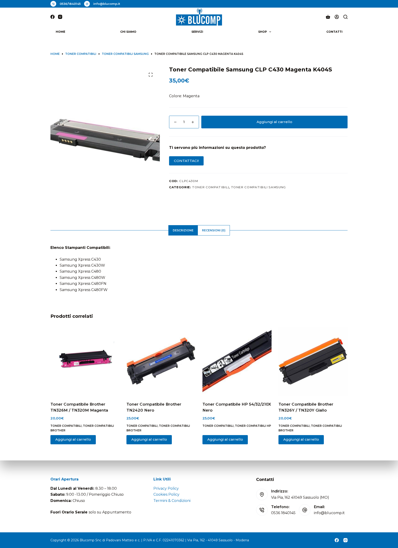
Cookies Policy (166, 494)
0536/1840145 (70, 4)
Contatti (334, 31)
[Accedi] (337, 17)
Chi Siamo (128, 31)
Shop (262, 31)
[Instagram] (60, 17)
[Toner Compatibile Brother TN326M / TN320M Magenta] (85, 361)
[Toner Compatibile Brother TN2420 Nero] (161, 361)
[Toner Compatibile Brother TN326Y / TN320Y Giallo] (313, 361)
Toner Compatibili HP (253, 425)
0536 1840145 (283, 513)
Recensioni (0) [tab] (213, 230)
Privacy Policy (166, 488)
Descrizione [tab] (183, 230)
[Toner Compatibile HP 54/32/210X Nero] (237, 361)
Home (60, 31)
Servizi (197, 31)
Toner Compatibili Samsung (258, 187)
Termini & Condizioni (171, 500)
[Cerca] (345, 17)
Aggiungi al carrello (274, 122)
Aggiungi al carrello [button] (73, 439)
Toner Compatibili (210, 187)
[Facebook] (52, 17)
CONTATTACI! (186, 161)
